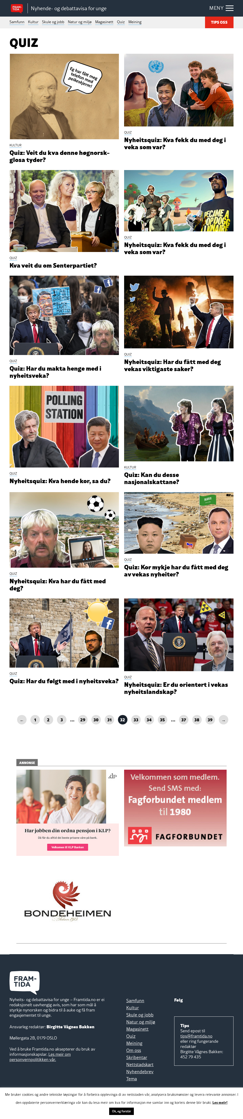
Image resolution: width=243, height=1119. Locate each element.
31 (109, 719)
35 (162, 719)
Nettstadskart (140, 1064)
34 (149, 719)
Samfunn (16, 21)
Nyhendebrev (140, 1072)
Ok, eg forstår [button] (121, 1111)
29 (82, 719)
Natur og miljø (80, 21)
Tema (131, 1079)
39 (210, 719)
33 (136, 719)
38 (196, 719)
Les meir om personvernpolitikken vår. (40, 1056)
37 (183, 719)
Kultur (33, 21)
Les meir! (220, 1102)
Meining (134, 21)
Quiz (121, 21)
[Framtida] (18, 8)
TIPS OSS (219, 22)
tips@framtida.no (196, 1036)
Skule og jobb (53, 21)
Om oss (133, 1050)
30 (95, 719)
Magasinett (104, 21)
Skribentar (136, 1057)
